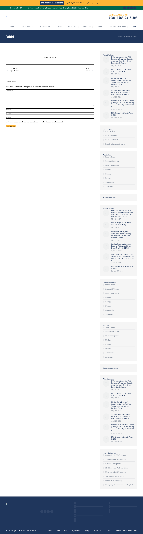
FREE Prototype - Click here (52, 3)
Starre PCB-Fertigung (113, 481)
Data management (112, 165)
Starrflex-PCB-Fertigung (114, 476)
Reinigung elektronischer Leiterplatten (120, 485)
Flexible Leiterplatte (113, 464)
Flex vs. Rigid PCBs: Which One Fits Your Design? (121, 70)
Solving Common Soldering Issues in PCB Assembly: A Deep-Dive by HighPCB (121, 92)
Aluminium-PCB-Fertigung (115, 455)
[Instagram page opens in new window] (48, 511)
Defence (108, 178)
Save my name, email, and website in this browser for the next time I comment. (35, 122)
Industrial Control (112, 161)
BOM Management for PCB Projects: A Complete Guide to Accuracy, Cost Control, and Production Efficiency (122, 60)
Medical (108, 170)
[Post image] (106, 59)
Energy (108, 174)
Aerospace (109, 187)
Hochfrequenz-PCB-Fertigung (116, 468)
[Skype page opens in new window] (45, 511)
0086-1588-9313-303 (123, 17)
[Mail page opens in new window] (51, 511)
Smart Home (110, 157)
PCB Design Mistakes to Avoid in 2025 (122, 114)
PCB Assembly (111, 135)
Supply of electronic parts (115, 144)
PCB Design (110, 131)
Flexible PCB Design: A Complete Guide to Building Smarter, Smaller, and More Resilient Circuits (121, 81)
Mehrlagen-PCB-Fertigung (115, 472)
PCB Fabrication (111, 140)
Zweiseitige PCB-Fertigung (115, 459)
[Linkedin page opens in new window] (41, 511)
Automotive (109, 182)
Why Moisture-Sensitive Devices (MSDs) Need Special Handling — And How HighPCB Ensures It (122, 104)
